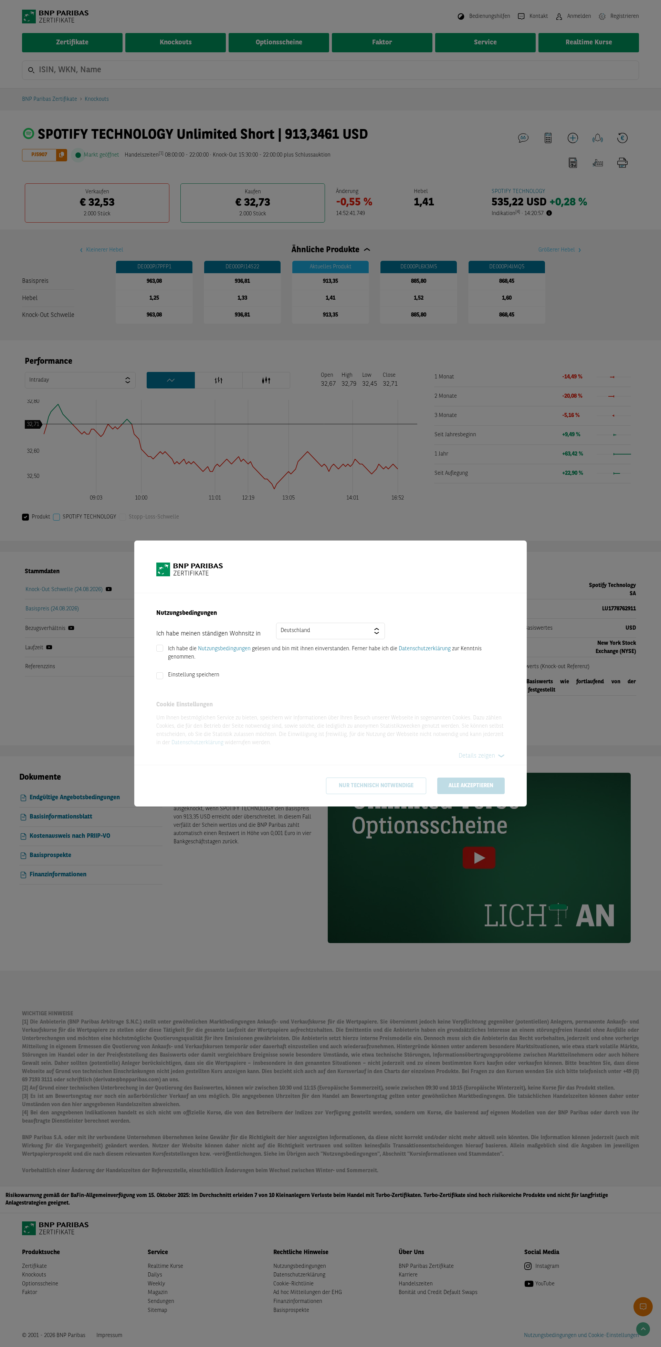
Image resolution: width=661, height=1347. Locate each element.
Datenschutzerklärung (425, 649)
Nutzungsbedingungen (224, 649)
